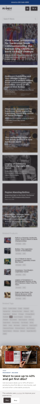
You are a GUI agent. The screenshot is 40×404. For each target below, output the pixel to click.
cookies (19, 393)
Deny (15, 400)
